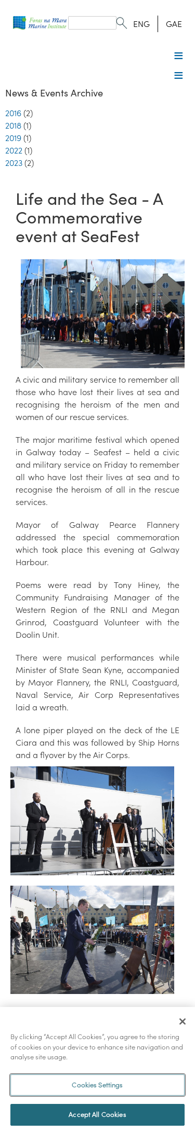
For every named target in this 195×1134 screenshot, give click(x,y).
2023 (13, 163)
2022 (13, 150)
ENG (141, 24)
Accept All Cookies (97, 1114)
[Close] (182, 1021)
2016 (13, 113)
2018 (13, 125)
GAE (174, 24)
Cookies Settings (97, 1085)
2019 (13, 138)
